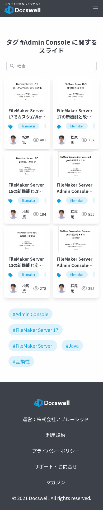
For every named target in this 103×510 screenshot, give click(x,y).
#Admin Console (30, 314)
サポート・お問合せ (55, 466)
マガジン (55, 482)
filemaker (28, 126)
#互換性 (21, 361)
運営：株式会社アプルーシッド (55, 419)
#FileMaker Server (32, 345)
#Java (72, 345)
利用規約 (55, 434)
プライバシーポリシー (55, 450)
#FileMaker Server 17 (35, 329)
